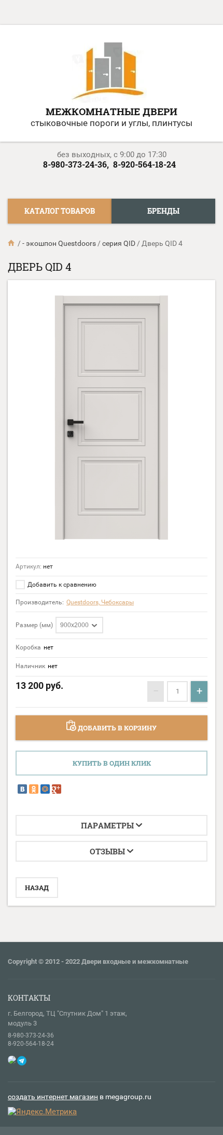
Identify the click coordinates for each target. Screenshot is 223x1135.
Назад (37, 887)
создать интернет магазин (53, 1096)
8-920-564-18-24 (144, 164)
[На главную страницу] (109, 71)
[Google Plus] (56, 789)
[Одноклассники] (33, 789)
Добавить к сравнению (61, 584)
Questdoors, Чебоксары (100, 602)
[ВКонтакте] (22, 789)
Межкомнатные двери (111, 111)
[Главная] (12, 243)
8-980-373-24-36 (31, 1035)
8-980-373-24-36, (76, 164)
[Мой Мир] (45, 789)
